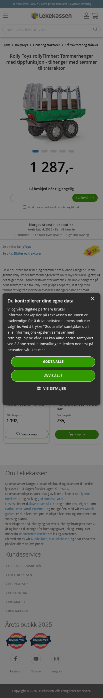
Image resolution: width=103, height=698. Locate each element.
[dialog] (51, 349)
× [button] (92, 299)
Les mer (38, 349)
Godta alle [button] (53, 361)
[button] (51, 388)
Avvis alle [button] (53, 375)
